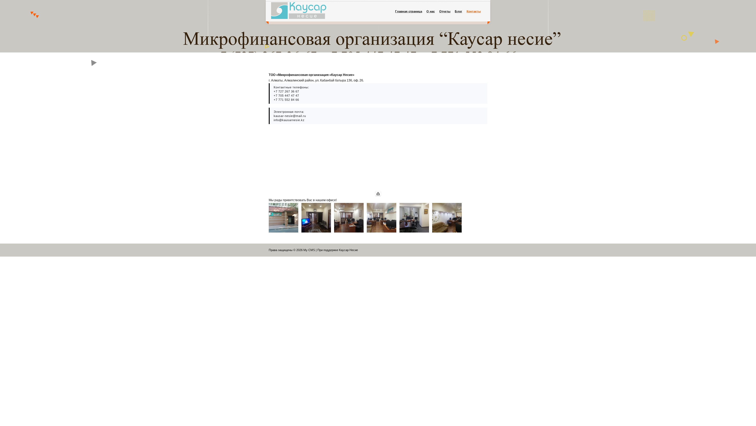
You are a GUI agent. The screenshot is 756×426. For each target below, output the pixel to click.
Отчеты (445, 11)
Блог (458, 11)
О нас (430, 11)
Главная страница (408, 11)
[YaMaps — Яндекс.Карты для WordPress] (378, 193)
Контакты (474, 11)
